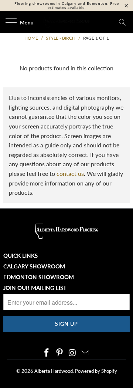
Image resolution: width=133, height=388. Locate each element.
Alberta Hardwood (53, 371)
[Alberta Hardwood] (66, 22)
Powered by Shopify (96, 371)
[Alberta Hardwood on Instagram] (72, 353)
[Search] (122, 22)
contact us (70, 173)
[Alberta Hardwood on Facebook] (46, 353)
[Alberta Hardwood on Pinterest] (59, 353)
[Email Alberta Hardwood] (85, 353)
